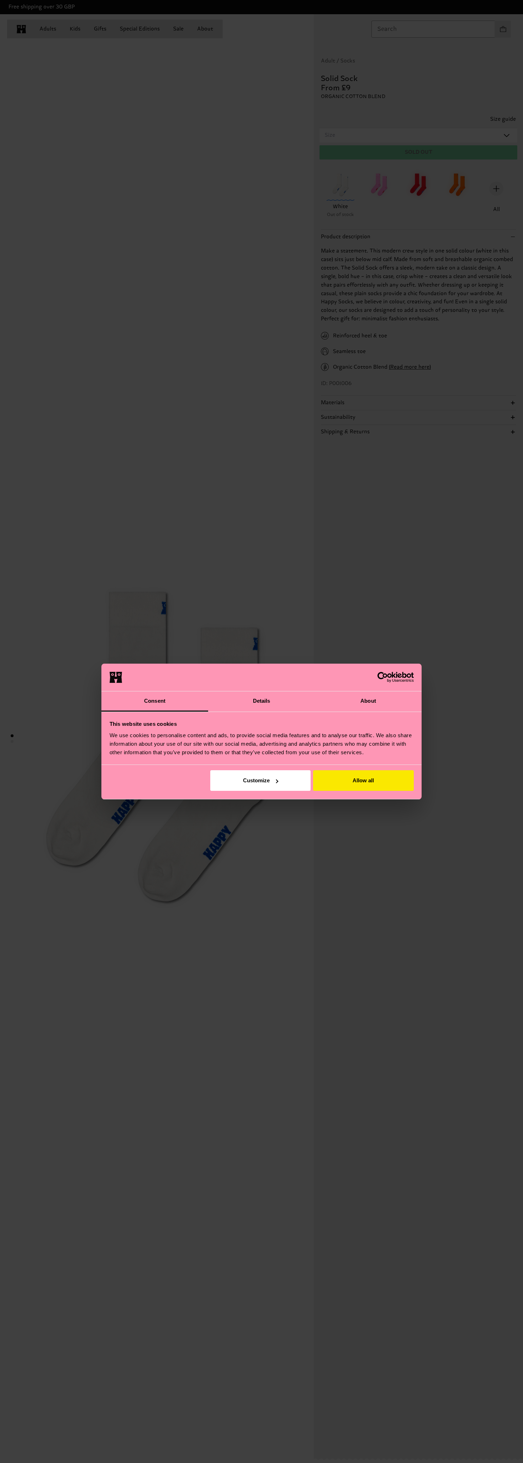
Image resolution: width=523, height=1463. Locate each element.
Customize (256, 780)
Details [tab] (261, 701)
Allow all (363, 780)
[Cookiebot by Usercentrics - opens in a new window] (383, 677)
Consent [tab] (154, 701)
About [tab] (368, 701)
